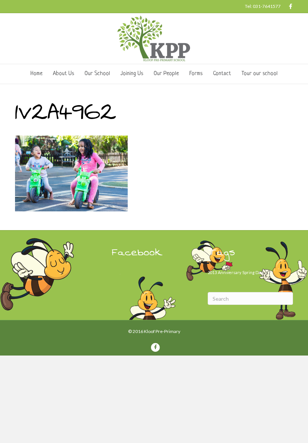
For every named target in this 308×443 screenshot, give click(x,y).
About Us (63, 74)
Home (36, 74)
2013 (212, 272)
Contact (222, 74)
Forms (195, 74)
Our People (166, 74)
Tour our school (260, 74)
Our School (97, 74)
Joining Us (132, 74)
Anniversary (229, 272)
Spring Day (252, 272)
